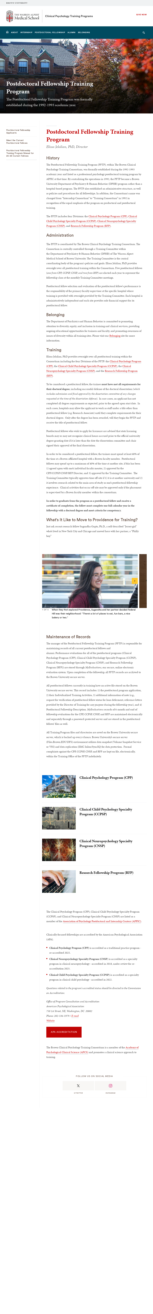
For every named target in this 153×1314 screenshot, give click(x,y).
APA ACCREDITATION (64, 1032)
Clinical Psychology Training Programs (69, 16)
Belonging (114, 336)
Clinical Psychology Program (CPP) (107, 216)
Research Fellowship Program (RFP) (91, 226)
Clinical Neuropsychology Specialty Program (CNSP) (105, 843)
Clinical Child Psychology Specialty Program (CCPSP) (87, 366)
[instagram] (110, 1085)
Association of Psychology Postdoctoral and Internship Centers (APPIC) (102, 921)
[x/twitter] (78, 1085)
